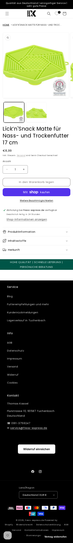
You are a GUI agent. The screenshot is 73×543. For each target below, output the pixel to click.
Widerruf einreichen (36, 449)
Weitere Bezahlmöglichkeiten (36, 200)
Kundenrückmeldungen (22, 312)
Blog (10, 296)
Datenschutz (15, 350)
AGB (9, 342)
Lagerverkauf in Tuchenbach (26, 320)
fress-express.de (34, 520)
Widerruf (13, 375)
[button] (7, 14)
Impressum (14, 358)
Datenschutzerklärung (48, 524)
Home (6, 24)
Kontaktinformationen (37, 530)
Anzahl (7, 161)
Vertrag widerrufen (55, 536)
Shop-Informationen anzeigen (27, 219)
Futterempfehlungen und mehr (28, 304)
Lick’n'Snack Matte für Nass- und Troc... (37, 24)
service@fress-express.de (28, 428)
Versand (21, 155)
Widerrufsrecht (24, 524)
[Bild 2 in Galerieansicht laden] (36, 112)
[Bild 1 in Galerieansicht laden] (14, 112)
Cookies (12, 382)
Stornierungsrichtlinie (38, 535)
